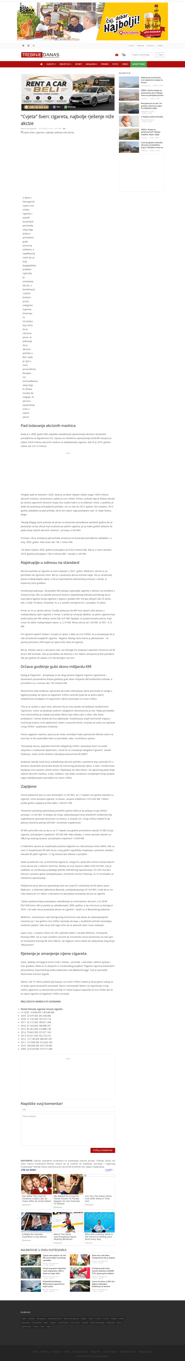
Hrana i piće (75, 1323)
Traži (160, 54)
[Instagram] (33, 45)
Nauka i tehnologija (97, 1323)
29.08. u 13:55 (147, 113)
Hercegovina (146, 85)
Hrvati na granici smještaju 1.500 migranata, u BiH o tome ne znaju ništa (54, 1270)
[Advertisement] (68, 472)
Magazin (91, 64)
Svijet (91, 1319)
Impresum (150, 45)
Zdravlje (85, 1323)
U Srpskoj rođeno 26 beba (152, 117)
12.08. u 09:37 (49, 1265)
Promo (104, 64)
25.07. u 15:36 (98, 1263)
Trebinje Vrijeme (109, 1352)
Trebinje (144, 98)
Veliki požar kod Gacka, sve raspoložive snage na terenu (152, 80)
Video (125, 64)
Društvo (65, 64)
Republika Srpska (147, 111)
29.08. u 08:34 (147, 121)
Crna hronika (36, 1323)
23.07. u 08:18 (98, 1278)
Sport (78, 64)
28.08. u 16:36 (155, 150)
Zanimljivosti (63, 1323)
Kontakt (160, 45)
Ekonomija (26, 1323)
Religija (114, 1319)
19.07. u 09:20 (98, 1291)
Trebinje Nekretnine (127, 1352)
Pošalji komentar (102, 1150)
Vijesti (50, 64)
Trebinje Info (95, 1352)
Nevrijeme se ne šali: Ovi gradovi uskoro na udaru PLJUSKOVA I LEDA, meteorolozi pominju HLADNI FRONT (151, 108)
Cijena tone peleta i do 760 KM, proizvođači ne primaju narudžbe (54, 1257)
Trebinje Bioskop (145, 1352)
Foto (115, 64)
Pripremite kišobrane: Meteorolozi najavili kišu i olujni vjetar (54, 1284)
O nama (131, 45)
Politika (121, 1319)
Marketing (140, 45)
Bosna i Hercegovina (28, 128)
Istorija (119, 1323)
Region (83, 1319)
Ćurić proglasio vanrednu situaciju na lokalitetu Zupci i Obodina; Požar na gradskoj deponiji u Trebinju (152, 147)
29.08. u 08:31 (155, 138)
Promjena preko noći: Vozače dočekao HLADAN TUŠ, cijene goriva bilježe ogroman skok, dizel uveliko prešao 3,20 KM (103, 1273)
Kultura (106, 1319)
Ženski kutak (26, 1326)
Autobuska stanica (79, 1352)
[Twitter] (28, 45)
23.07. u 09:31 (49, 1278)
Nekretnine (138, 64)
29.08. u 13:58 (155, 98)
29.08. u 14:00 (158, 85)
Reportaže (110, 1323)
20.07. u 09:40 (49, 1291)
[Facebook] (23, 45)
